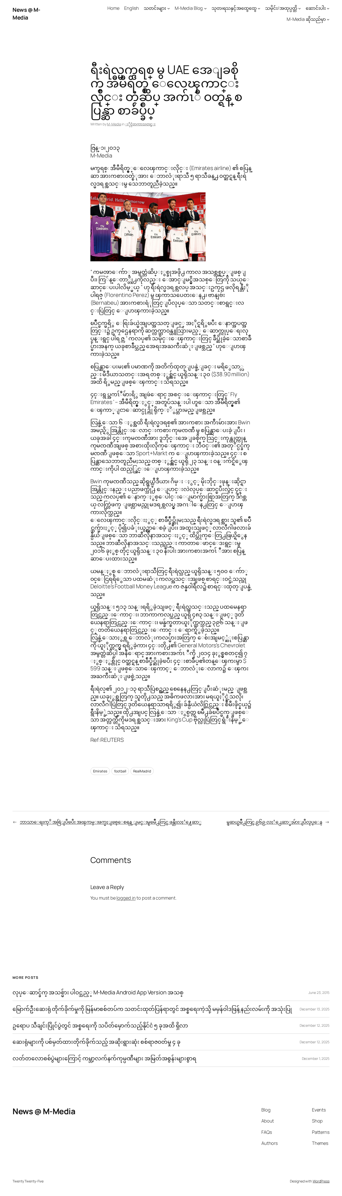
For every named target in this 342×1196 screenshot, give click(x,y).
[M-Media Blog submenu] (205, 8)
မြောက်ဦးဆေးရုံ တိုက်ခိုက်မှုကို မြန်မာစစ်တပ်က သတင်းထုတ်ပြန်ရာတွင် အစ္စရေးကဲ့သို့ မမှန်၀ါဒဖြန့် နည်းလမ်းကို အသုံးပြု (152, 1009)
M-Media (114, 124)
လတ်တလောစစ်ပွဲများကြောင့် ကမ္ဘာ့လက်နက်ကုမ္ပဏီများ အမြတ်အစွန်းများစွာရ (104, 1058)
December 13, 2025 (314, 1009)
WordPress (321, 1181)
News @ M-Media (26, 13)
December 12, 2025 (314, 1025)
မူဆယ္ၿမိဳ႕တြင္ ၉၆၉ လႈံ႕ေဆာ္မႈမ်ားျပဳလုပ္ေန (274, 822)
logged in (125, 898)
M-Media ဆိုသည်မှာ (306, 19)
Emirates (100, 771)
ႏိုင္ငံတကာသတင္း (140, 124)
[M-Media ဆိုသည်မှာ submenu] (328, 19)
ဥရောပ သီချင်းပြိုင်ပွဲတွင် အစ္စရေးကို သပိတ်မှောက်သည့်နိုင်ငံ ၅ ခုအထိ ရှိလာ (100, 1025)
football (120, 771)
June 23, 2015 (318, 992)
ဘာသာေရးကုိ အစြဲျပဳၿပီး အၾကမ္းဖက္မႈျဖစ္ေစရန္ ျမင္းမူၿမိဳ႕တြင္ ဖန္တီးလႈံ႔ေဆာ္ (111, 822)
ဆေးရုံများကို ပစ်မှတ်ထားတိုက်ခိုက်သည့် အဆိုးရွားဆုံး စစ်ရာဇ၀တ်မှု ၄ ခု (97, 1042)
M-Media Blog (189, 8)
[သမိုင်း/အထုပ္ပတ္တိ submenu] (299, 8)
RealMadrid (142, 771)
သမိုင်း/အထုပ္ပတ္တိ (281, 8)
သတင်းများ (155, 8)
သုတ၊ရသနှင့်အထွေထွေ (234, 8)
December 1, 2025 (315, 1058)
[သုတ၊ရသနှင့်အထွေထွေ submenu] (259, 8)
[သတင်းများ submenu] (168, 8)
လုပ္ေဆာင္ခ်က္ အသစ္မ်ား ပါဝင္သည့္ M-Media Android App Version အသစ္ (98, 992)
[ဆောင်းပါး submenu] (328, 8)
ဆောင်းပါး (316, 8)
